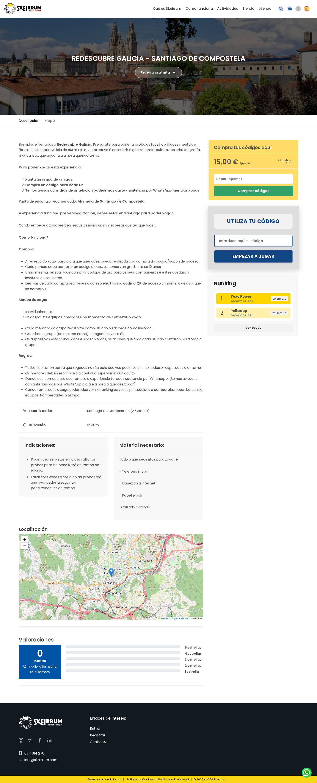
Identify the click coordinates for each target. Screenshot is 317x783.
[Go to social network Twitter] (31, 739)
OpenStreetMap (181, 618)
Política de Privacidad (173, 779)
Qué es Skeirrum (167, 8)
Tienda (248, 8)
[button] (111, 572)
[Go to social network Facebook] (41, 739)
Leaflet (164, 618)
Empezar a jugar (253, 256)
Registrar (97, 735)
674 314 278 (34, 753)
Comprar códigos (253, 190)
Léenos (265, 8)
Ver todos (253, 327)
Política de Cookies (140, 779)
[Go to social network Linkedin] (50, 739)
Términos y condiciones (104, 779)
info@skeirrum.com (40, 759)
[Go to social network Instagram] (22, 739)
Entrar (95, 728)
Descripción (29, 120)
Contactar (99, 741)
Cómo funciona (199, 8)
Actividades (227, 8)
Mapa (50, 120)
